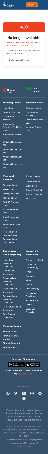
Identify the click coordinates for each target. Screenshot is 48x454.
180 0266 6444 (26, 373)
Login (30, 4)
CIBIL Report (36, 90)
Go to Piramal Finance (19, 60)
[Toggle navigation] (42, 4)
